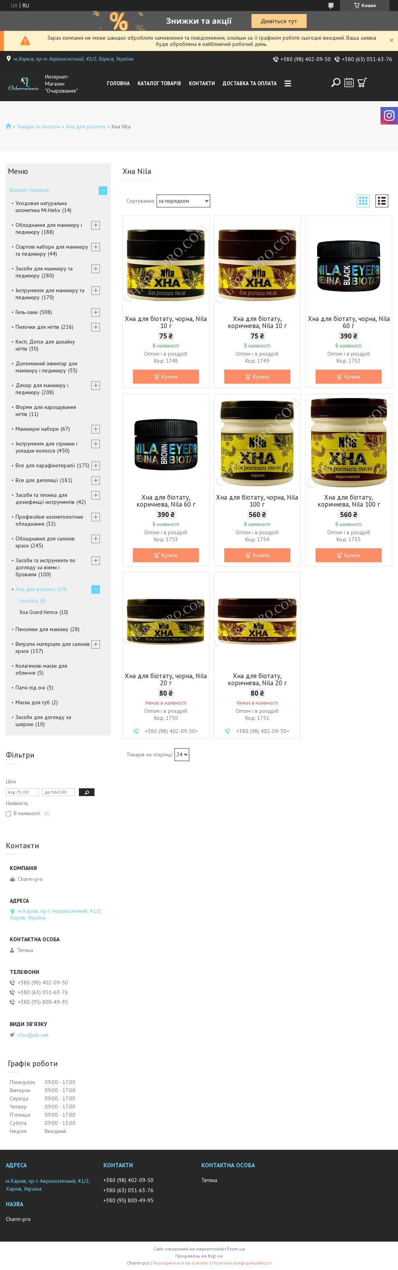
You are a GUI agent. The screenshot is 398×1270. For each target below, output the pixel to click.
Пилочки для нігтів (37, 326)
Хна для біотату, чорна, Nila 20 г (166, 679)
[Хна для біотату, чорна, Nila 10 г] (166, 264)
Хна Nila (28, 601)
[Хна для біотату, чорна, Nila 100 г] (257, 442)
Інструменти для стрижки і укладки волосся (46, 447)
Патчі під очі (30, 687)
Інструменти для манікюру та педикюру (50, 294)
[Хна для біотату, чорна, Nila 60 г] (348, 264)
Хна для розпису (86, 126)
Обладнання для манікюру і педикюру (49, 228)
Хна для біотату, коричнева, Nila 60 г (166, 501)
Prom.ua (236, 1249)
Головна (118, 83)
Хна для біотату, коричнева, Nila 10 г (257, 322)
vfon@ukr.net (32, 1035)
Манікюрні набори (37, 428)
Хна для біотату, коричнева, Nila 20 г (257, 679)
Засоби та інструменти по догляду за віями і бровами (45, 567)
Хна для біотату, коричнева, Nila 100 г (349, 501)
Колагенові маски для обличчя (41, 669)
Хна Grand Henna (38, 612)
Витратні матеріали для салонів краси (53, 647)
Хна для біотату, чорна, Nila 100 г (257, 501)
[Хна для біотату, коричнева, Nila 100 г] (348, 442)
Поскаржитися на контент (181, 1263)
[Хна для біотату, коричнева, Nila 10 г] (257, 264)
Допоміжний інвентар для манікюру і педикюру (46, 367)
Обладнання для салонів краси (45, 542)
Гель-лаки (27, 312)
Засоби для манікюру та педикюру (44, 272)
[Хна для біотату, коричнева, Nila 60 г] (166, 442)
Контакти (202, 83)
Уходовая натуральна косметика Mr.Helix (41, 207)
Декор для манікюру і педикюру (42, 389)
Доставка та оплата (250, 83)
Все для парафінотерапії (45, 465)
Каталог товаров (29, 189)
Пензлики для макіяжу (42, 629)
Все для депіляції (37, 480)
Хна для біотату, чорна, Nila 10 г (166, 322)
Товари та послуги (38, 126)
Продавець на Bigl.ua (199, 1256)
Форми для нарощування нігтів (46, 410)
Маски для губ (33, 702)
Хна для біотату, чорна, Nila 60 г (349, 322)
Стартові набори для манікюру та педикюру (52, 250)
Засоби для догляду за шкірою (43, 721)
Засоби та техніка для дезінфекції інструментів (45, 498)
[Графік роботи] (349, 82)
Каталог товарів (159, 83)
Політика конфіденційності (241, 1263)
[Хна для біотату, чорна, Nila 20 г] (166, 621)
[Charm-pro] (24, 83)
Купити (170, 376)
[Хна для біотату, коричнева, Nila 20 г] (257, 621)
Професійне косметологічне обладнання (49, 520)
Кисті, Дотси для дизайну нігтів (45, 345)
